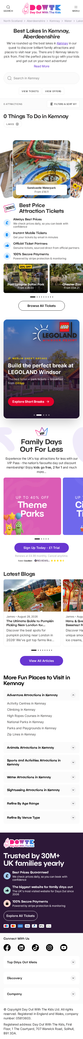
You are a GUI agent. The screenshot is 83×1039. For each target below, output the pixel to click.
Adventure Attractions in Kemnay (32, 695)
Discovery (14, 978)
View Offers (53, 91)
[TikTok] (35, 948)
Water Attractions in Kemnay (29, 777)
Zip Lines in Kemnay (21, 734)
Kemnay (55, 21)
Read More (41, 66)
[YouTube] (63, 948)
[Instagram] (49, 948)
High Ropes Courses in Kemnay (29, 716)
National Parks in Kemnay (25, 722)
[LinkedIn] (21, 948)
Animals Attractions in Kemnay (30, 747)
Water (68, 21)
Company (14, 994)
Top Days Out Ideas (22, 962)
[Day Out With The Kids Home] (42, 8)
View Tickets (30, 91)
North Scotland (13, 21)
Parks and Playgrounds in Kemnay (31, 728)
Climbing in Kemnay (21, 709)
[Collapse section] (73, 695)
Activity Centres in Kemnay (26, 703)
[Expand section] (73, 747)
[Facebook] (7, 948)
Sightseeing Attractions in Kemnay (33, 790)
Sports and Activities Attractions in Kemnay (34, 762)
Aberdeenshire (36, 21)
